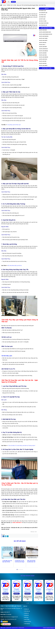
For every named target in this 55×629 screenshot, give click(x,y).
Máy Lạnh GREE (43, 61)
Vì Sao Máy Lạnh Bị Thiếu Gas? (14, 124)
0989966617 (5, 593)
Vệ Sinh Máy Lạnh (6, 355)
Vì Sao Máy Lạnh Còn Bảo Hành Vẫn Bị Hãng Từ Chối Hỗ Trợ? (7, 562)
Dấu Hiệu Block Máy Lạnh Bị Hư (15, 265)
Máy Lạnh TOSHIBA (43, 38)
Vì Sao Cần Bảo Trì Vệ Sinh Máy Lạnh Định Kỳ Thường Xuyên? (21, 445)
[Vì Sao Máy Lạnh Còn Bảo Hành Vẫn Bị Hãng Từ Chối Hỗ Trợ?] (7, 552)
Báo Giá (13, 1)
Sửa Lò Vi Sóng (26, 619)
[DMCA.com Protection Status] (4, 622)
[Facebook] (3, 536)
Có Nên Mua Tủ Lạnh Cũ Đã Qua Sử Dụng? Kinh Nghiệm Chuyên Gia (19, 562)
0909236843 (49, 593)
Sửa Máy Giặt (43, 16)
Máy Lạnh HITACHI (43, 59)
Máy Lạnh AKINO (43, 63)
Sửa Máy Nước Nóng (44, 23)
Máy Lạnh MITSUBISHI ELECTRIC (46, 34)
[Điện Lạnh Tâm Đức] (4, 2)
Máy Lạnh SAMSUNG (44, 50)
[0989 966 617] (2, 624)
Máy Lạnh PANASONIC (44, 36)
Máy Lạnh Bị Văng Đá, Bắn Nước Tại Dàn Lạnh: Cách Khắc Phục (32, 562)
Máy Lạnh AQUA (43, 42)
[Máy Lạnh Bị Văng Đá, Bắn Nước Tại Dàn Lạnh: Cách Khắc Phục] (32, 552)
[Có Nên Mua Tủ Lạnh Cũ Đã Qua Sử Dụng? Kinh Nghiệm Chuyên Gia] (20, 552)
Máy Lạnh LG (42, 44)
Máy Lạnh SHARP (43, 46)
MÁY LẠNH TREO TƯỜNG (46, 27)
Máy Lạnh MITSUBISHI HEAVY (45, 32)
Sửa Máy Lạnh (31, 483)
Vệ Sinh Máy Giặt (43, 25)
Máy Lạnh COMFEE (43, 65)
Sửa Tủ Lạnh (26, 617)
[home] (1, 5)
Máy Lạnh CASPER (43, 40)
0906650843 (16, 593)
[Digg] (7, 536)
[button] (9, 1)
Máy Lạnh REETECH (44, 48)
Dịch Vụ (47, 8)
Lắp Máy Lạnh (43, 14)
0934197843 (27, 593)
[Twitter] (5, 536)
